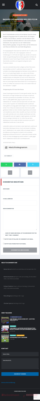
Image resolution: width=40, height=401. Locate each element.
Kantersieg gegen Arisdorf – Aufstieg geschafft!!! (22, 319)
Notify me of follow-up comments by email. (19, 239)
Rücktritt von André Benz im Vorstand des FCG (23, 269)
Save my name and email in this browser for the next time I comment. (21, 234)
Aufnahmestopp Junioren (18, 337)
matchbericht (8, 155)
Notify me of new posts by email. (15, 243)
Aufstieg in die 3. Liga (18, 296)
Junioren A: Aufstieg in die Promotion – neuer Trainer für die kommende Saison (23, 329)
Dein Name (6, 189)
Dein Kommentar (8, 208)
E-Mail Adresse (8, 198)
